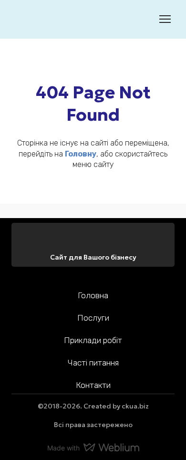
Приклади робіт (93, 340)
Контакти (93, 385)
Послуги (93, 318)
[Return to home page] (26, 19)
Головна (93, 295)
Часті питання (93, 362)
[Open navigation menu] (165, 19)
